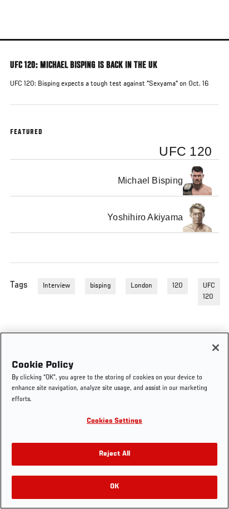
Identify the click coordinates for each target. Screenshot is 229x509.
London (141, 286)
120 (177, 286)
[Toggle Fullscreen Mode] (206, 47)
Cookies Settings (114, 421)
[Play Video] (114, 39)
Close (209, 60)
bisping (100, 286)
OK (114, 487)
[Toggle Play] (23, 47)
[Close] (215, 347)
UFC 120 (209, 291)
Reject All (114, 454)
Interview (56, 286)
